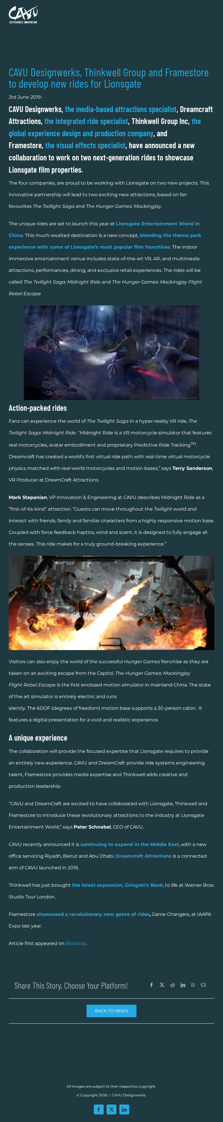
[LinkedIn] (183, 985)
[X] (162, 985)
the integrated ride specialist (86, 121)
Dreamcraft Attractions (144, 856)
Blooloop (76, 943)
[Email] (203, 985)
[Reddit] (172, 985)
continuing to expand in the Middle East (129, 844)
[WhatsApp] (193, 985)
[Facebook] (151, 985)
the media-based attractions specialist (121, 109)
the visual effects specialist (85, 145)
